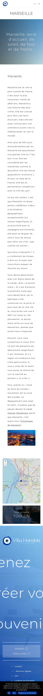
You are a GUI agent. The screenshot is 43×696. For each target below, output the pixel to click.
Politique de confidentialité (27, 693)
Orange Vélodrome (18, 413)
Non (14, 693)
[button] (36, 4)
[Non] (41, 689)
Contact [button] (19, 648)
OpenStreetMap (29, 503)
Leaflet (21, 503)
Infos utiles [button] (19, 653)
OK (9, 693)
